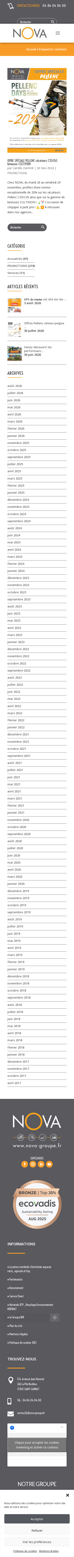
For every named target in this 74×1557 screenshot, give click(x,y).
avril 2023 (14, 628)
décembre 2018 (18, 976)
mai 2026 (13, 407)
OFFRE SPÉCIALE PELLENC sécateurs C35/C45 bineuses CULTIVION (32, 162)
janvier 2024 (15, 571)
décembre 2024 (18, 500)
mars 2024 (14, 557)
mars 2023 (14, 635)
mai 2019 (13, 941)
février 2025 (15, 485)
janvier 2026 (15, 436)
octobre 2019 (16, 905)
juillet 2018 (15, 1012)
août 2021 (14, 763)
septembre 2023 (18, 599)
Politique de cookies (25, 1551)
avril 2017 (14, 1083)
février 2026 (15, 428)
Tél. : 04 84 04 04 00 (29, 1400)
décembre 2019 (18, 891)
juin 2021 (13, 777)
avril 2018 (14, 1033)
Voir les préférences (37, 1542)
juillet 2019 (15, 926)
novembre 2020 (18, 820)
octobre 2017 (16, 1076)
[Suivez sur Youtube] (49, 1164)
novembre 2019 (18, 898)
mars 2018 (14, 1040)
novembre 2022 (18, 656)
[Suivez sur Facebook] (24, 1164)
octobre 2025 (16, 450)
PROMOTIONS (17, 173)
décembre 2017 (18, 1062)
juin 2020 (13, 855)
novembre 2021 (18, 742)
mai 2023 (13, 620)
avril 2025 (14, 471)
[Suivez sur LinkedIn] (41, 1164)
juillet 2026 (15, 393)
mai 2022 (13, 699)
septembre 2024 (18, 521)
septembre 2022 (18, 670)
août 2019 (14, 919)
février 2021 (15, 805)
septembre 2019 (18, 912)
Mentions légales (49, 1551)
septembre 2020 (18, 834)
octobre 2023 (16, 592)
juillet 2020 (15, 848)
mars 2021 (14, 798)
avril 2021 (14, 791)
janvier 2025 (15, 493)
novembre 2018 (18, 983)
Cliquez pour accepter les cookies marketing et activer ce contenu (37, 1444)
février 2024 (15, 564)
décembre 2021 (18, 734)
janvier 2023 (15, 642)
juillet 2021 (15, 770)
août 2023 (14, 606)
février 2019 (15, 962)
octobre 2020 (16, 827)
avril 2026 (14, 414)
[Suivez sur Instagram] (33, 1164)
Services (13, 273)
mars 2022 (14, 713)
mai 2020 (13, 862)
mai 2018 (13, 1026)
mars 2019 (14, 955)
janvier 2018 (15, 1054)
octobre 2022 (16, 663)
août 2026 (14, 386)
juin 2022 (13, 692)
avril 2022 (14, 706)
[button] (68, 1495)
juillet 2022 (15, 685)
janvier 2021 (15, 812)
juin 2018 (13, 1019)
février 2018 (15, 1047)
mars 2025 (14, 478)
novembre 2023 (18, 585)
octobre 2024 (16, 514)
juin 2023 (13, 613)
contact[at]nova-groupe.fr (31, 1413)
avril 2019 (14, 948)
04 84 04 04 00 (54, 5)
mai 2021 (13, 784)
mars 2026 (14, 421)
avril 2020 (14, 869)
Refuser (37, 1530)
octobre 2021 (16, 749)
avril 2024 (14, 550)
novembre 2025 (18, 443)
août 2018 (14, 1005)
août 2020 (14, 841)
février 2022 (15, 720)
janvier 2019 (15, 969)
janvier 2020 (15, 884)
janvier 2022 (15, 727)
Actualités (14, 259)
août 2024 (14, 528)
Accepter (37, 1519)
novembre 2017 (18, 1069)
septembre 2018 (18, 997)
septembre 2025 (18, 457)
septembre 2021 (18, 756)
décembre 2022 (18, 649)
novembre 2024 (18, 507)
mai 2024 (13, 542)
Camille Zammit (23, 168)
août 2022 (14, 677)
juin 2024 (13, 535)
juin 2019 (13, 934)
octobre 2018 (16, 990)
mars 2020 (14, 877)
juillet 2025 (15, 464)
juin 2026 (13, 400)
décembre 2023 (18, 578)
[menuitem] (31, 1269)
